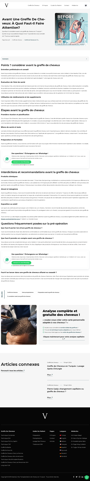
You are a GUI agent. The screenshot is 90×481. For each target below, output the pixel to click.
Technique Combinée (8, 435)
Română (64, 456)
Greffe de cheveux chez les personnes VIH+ (15, 462)
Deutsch (64, 453)
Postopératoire (37, 438)
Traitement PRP (38, 444)
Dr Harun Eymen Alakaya (79, 438)
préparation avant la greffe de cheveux (48, 292)
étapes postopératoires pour (10, 219)
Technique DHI (5, 438)
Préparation (36, 435)
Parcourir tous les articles (12, 371)
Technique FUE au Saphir (9, 441)
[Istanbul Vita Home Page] (7, 7)
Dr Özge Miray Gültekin (78, 444)
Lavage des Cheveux (39, 441)
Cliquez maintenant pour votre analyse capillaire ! (63, 338)
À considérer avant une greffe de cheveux (18, 296)
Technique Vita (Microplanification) (12, 459)
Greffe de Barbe (6, 447)
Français (64, 444)
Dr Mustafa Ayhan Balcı (78, 441)
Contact (66, 5)
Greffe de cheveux (17, 40)
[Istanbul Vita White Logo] (45, 416)
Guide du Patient (56, 5)
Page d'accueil (6, 40)
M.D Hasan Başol (76, 435)
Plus (50, 375)
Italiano (63, 441)
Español (63, 447)
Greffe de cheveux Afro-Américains (12, 456)
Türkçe (63, 435)
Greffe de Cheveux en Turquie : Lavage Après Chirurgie (65, 367)
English (63, 438)
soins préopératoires (28, 292)
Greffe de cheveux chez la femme (12, 453)
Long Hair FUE (5, 465)
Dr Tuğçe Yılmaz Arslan (78, 447)
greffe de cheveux (12, 292)
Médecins (75, 5)
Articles (52, 441)
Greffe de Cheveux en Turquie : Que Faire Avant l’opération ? (32, 40)
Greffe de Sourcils (6, 450)
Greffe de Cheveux (33, 5)
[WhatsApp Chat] (87, 477)
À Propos (45, 5)
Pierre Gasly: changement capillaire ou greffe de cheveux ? (65, 390)
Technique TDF (6, 444)
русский (64, 450)
